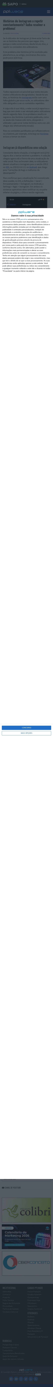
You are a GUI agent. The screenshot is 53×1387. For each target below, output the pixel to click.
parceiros (24, 219)
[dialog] (26, 693)
